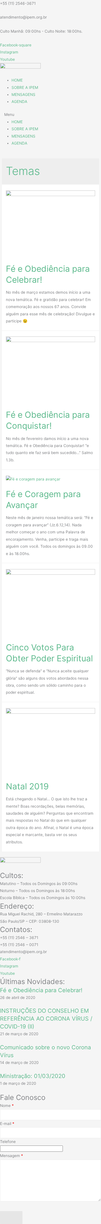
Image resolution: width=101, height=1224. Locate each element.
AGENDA (19, 101)
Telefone (8, 1141)
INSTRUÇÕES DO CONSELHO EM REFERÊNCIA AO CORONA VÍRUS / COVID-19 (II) (46, 1018)
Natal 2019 (27, 786)
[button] (50, 114)
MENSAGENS (23, 94)
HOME (17, 80)
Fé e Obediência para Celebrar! (41, 990)
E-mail (7, 1123)
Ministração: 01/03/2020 (32, 1076)
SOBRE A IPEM (25, 87)
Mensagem (11, 1155)
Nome (7, 1105)
